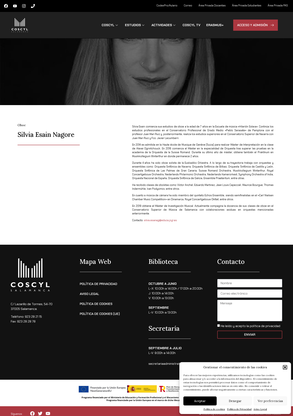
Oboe (22, 125)
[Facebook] (6, 6)
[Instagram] (24, 6)
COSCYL (108, 25)
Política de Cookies (96, 304)
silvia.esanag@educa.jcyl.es (160, 220)
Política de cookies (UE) (100, 314)
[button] (285, 367)
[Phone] (33, 6)
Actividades (161, 25)
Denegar (235, 401)
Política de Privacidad (239, 409)
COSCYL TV (191, 25)
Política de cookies (214, 409)
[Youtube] (15, 6)
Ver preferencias (270, 401)
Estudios (133, 25)
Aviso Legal (260, 409)
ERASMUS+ (215, 25)
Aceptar (200, 401)
